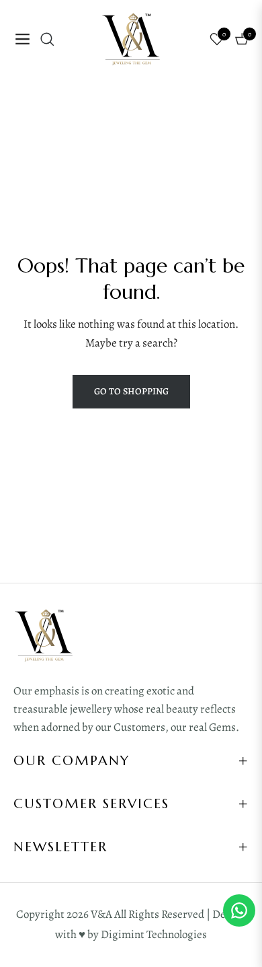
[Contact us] (239, 910)
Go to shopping (131, 391)
